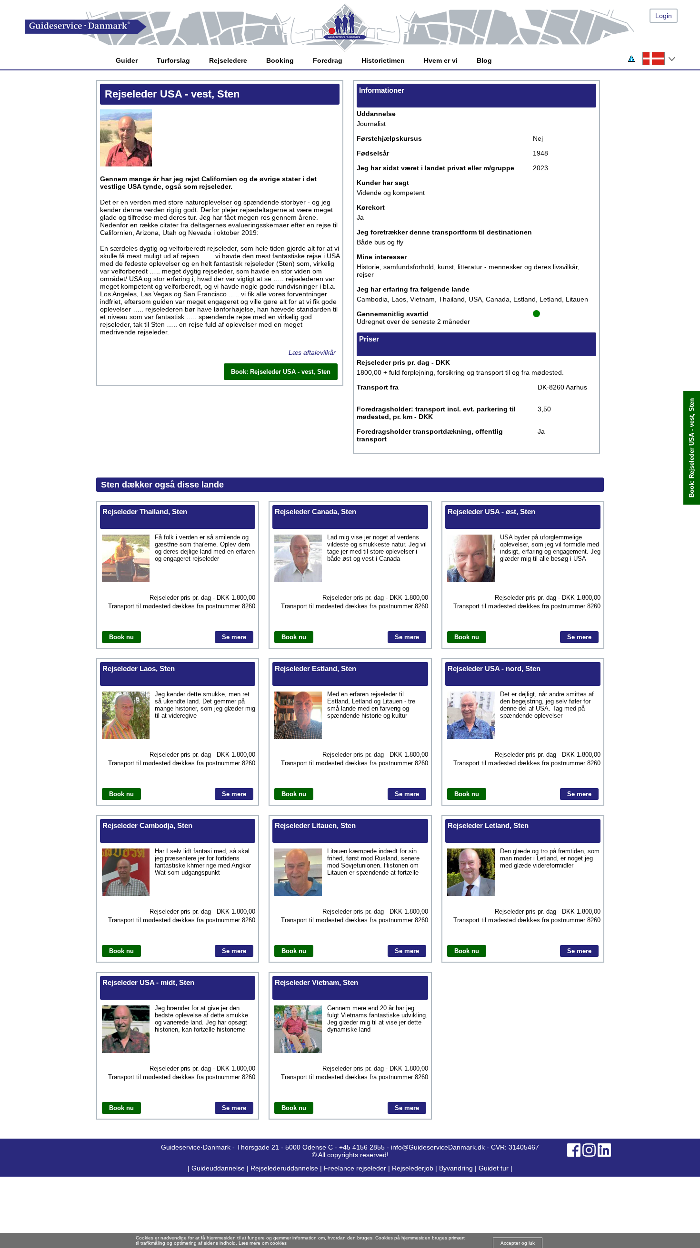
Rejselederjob (412, 1168)
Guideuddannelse (219, 1168)
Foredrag (327, 60)
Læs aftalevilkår (312, 352)
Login (663, 16)
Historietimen (383, 60)
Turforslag (173, 60)
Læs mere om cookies (263, 1243)
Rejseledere (228, 60)
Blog (484, 60)
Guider (127, 60)
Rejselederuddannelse (285, 1168)
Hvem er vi (441, 60)
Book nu (121, 637)
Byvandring (456, 1168)
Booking (280, 60)
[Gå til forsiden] (359, 26)
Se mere (234, 637)
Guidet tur (494, 1168)
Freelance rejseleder (355, 1168)
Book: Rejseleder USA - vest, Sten (691, 447)
